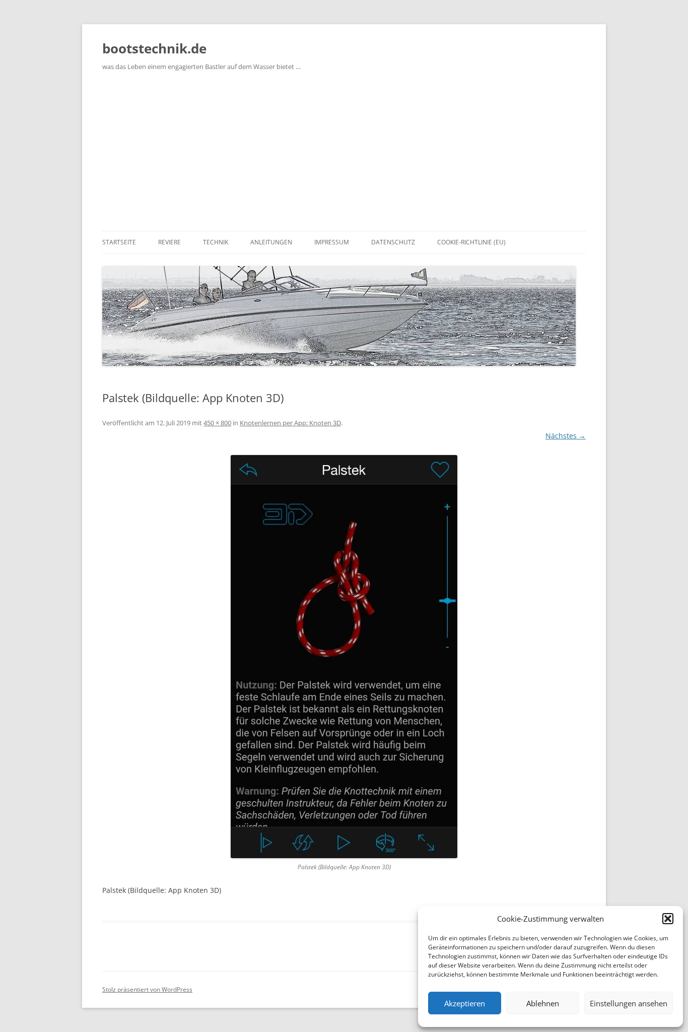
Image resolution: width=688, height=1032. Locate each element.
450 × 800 (217, 422)
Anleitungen (271, 242)
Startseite (119, 242)
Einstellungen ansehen (628, 1003)
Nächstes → (565, 435)
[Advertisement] (344, 155)
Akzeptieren (464, 1003)
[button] (668, 919)
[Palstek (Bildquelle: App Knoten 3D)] (344, 656)
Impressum (331, 242)
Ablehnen (542, 1003)
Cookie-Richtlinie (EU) (471, 242)
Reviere (169, 242)
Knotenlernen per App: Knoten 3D (290, 422)
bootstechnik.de (154, 48)
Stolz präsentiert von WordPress (147, 989)
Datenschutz (393, 242)
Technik (215, 242)
